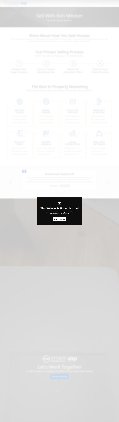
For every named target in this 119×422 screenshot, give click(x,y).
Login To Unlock (59, 219)
